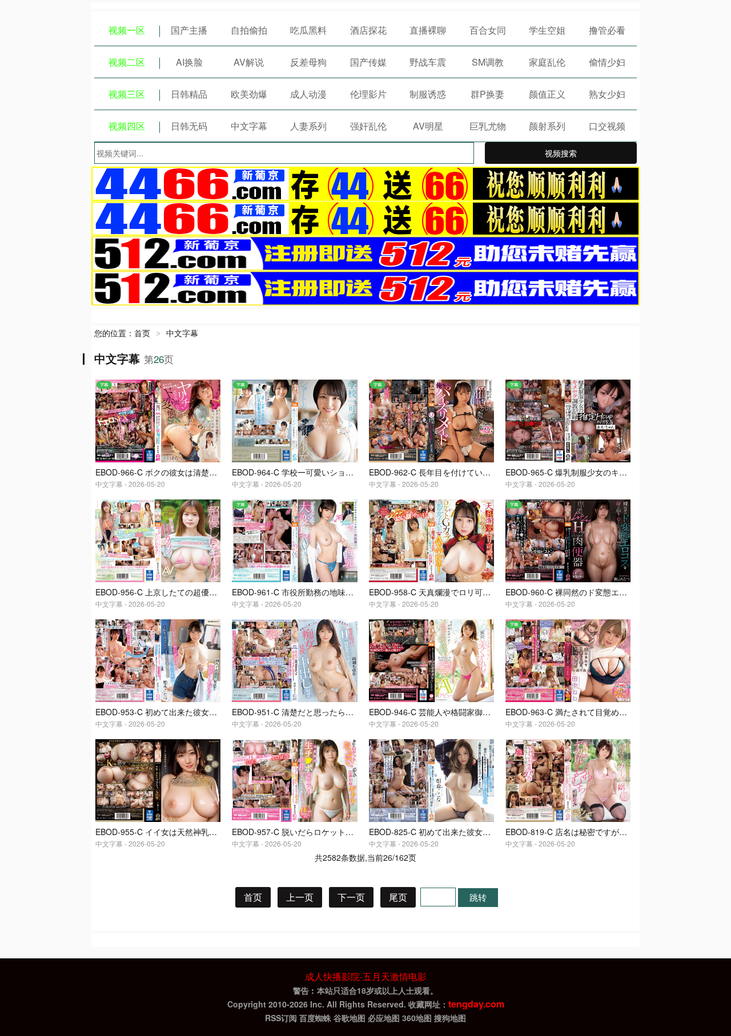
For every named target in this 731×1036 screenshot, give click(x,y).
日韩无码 (189, 125)
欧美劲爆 (249, 93)
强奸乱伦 (368, 125)
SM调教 (488, 61)
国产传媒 (368, 61)
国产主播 (189, 30)
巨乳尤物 (487, 125)
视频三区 (127, 93)
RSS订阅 (281, 1017)
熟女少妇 (607, 93)
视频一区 (127, 30)
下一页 (351, 897)
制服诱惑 (427, 93)
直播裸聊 (427, 30)
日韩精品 (189, 93)
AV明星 (428, 125)
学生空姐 (547, 30)
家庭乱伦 (547, 61)
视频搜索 (561, 153)
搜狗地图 (450, 1017)
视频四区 (127, 125)
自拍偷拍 (249, 30)
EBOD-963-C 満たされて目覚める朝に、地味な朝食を (602, 711)
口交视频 (607, 125)
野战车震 (427, 61)
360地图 (417, 1017)
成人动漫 (308, 93)
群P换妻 (487, 93)
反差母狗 (308, 61)
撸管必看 (607, 30)
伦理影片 (368, 93)
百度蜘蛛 (315, 1017)
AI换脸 (189, 61)
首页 (142, 332)
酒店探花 (368, 30)
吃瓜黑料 (308, 30)
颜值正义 (547, 93)
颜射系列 (547, 125)
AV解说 (249, 61)
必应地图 (384, 1017)
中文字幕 (249, 125)
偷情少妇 (607, 61)
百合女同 (487, 30)
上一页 (300, 897)
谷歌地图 (350, 1017)
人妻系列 (308, 125)
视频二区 (127, 61)
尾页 (398, 897)
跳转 (478, 897)
